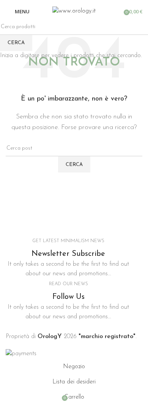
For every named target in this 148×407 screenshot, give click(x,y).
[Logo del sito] (74, 11)
